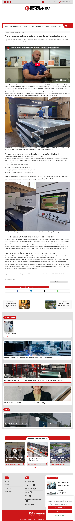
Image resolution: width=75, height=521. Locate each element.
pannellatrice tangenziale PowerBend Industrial (20, 156)
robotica (29, 504)
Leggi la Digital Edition (51, 1)
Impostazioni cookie (60, 515)
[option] (14, 454)
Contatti (7, 484)
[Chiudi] (72, 497)
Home (7, 32)
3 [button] (40, 467)
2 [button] (38, 467)
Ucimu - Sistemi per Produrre (33, 500)
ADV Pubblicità (66, 1)
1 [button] (35, 467)
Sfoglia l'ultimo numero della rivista (14, 336)
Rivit (28, 495)
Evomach (55, 241)
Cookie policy (8, 491)
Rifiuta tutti (60, 511)
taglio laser (30, 485)
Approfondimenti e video (18, 32)
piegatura (29, 287)
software (29, 481)
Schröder (31, 256)
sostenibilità (30, 488)
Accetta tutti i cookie (60, 507)
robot (28, 492)
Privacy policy (8, 488)
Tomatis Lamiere (44, 287)
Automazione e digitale (34, 464)
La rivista (7, 481)
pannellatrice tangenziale (18, 287)
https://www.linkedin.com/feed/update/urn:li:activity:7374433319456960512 (42, 274)
